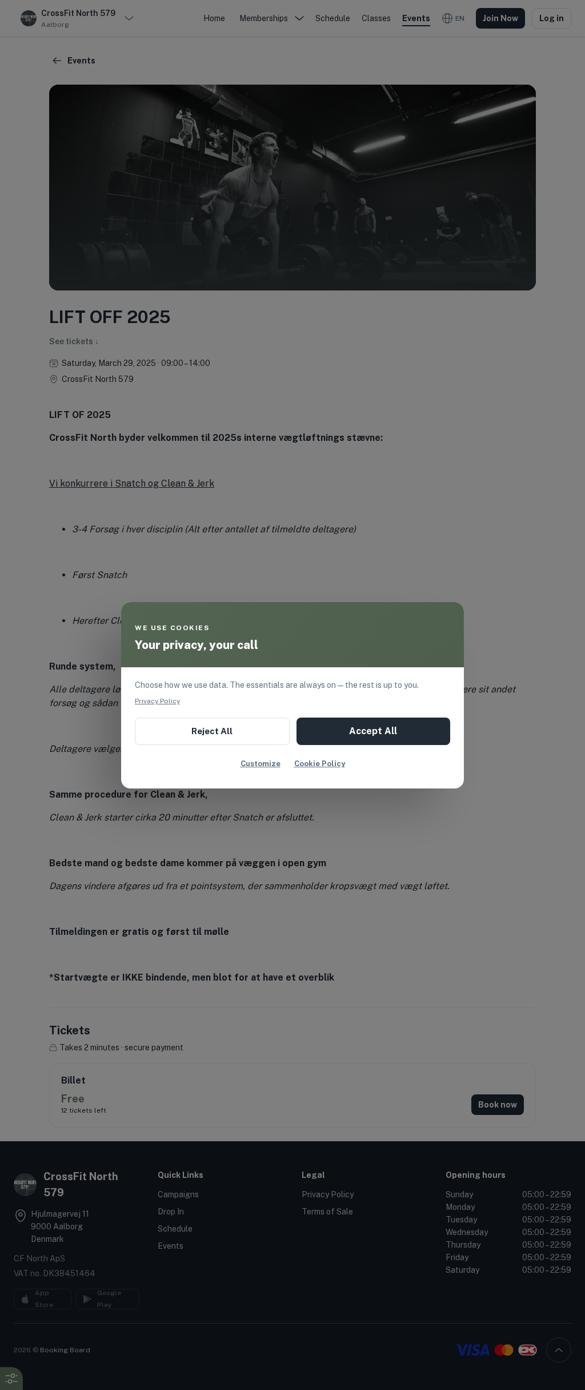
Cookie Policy (319, 763)
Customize (261, 763)
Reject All (212, 731)
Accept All (373, 731)
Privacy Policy (157, 701)
